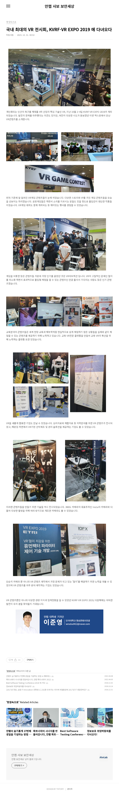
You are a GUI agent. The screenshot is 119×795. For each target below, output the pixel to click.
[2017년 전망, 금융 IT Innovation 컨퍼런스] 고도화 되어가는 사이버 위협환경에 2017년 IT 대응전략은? (46, 689)
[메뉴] (8, 6)
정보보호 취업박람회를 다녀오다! (19, 686)
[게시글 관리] (19, 660)
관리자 (69, 789)
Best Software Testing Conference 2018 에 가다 (25, 682)
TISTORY (60, 789)
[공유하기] (15, 660)
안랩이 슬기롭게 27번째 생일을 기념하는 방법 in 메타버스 (28, 676)
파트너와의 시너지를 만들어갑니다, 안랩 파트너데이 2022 (28, 679)
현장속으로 (11, 671)
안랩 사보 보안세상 (59, 6)
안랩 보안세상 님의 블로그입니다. (26, 759)
